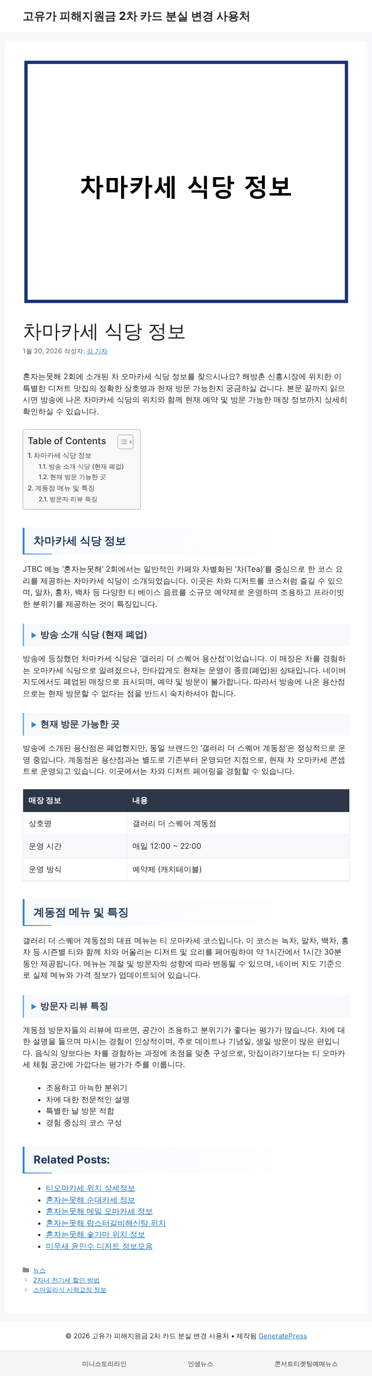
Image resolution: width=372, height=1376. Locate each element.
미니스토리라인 (104, 1363)
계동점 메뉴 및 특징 (65, 488)
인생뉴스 (200, 1363)
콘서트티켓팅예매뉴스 (306, 1363)
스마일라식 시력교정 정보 (70, 1289)
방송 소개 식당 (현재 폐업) (86, 466)
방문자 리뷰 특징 (73, 499)
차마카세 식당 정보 (63, 455)
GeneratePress (283, 1335)
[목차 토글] (121, 442)
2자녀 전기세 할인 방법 (66, 1280)
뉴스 (39, 1270)
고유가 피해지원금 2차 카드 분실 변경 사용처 (136, 16)
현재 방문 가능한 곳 (78, 476)
